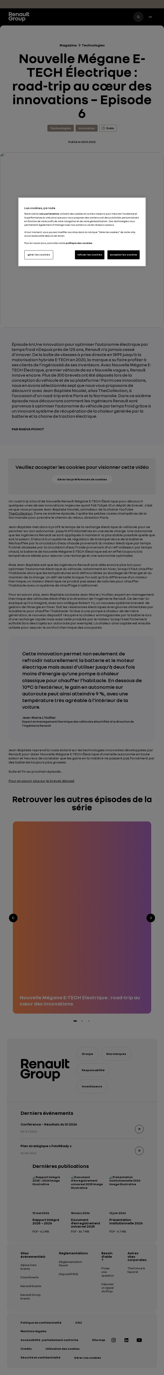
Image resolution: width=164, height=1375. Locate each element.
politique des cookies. (79, 243)
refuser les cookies (89, 254)
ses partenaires (49, 213)
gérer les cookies (39, 254)
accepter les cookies (123, 254)
